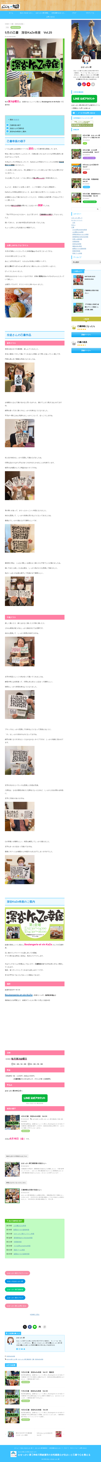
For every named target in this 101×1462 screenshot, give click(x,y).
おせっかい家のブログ (15, 1298)
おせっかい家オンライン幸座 (24, 1234)
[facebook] (30, 1327)
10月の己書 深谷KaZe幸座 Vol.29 (34, 1410)
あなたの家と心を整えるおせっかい (27, 1452)
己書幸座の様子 (15, 125)
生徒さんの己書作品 (17, 128)
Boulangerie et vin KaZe (19, 994)
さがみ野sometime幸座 (22, 1246)
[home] (24, 1349)
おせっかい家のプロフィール (17, 1273)
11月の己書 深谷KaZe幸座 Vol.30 (34, 1391)
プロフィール (90, 13)
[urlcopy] (45, 1327)
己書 (58, 1119)
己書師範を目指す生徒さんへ (31, 1190)
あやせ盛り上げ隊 (38, 1119)
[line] (35, 1327)
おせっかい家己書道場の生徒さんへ (33, 1163)
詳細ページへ (86, 335)
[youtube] (22, 1349)
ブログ (74, 13)
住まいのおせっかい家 (27, 13)
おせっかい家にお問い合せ (16, 1306)
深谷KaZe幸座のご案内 (18, 131)
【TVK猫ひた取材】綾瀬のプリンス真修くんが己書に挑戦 (92, 306)
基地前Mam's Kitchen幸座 (23, 1238)
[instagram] (20, 1349)
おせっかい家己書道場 (43, 13)
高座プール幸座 (19, 1250)
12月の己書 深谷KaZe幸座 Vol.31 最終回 (37, 1372)
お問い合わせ (50, 17)
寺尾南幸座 (18, 1242)
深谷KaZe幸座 (11, 1356)
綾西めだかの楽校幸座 (21, 1230)
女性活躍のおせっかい (58, 13)
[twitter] (25, 1327)
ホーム (11, 13)
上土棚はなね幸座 (19, 1226)
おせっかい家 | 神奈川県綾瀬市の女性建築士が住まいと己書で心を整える (54, 1454)
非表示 (16, 120)
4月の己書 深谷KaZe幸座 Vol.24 (34, 1116)
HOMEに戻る (34, 1314)
